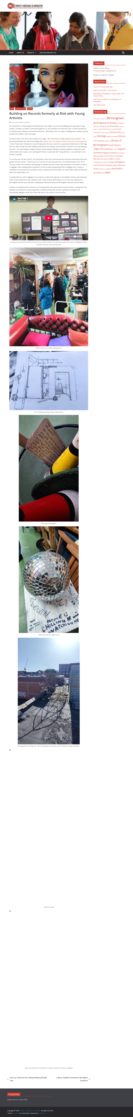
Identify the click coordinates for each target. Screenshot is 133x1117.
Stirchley (117, 159)
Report (30, 108)
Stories (105, 162)
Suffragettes (120, 162)
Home (11, 53)
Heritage (101, 136)
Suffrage (111, 162)
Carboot (122, 126)
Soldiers (111, 159)
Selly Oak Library (102, 159)
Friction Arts (115, 132)
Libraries (107, 141)
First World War (105, 132)
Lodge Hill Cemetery (103, 149)
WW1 (108, 172)
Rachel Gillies (121, 153)
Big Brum (103, 119)
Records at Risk (20, 108)
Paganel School (109, 152)
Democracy (109, 129)
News (11, 108)
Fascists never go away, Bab (103, 87)
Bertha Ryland (97, 119)
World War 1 (117, 168)
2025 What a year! (99, 105)
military (115, 149)
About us (20, 53)
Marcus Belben (25, 122)
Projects (30, 53)
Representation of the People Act (104, 156)
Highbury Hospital (112, 136)
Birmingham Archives (104, 122)
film (99, 132)
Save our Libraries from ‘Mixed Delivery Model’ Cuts (28, 1079)
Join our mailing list (48, 53)
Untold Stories (99, 165)
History (121, 136)
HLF (95, 140)
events (95, 132)
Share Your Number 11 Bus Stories (105, 90)
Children (95, 129)
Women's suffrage (105, 169)
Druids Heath (117, 129)
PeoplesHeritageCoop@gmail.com (104, 71)
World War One (99, 173)
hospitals (100, 140)
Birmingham (115, 118)
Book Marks (114, 126)
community (102, 129)
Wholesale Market (111, 165)
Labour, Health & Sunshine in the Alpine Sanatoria (72, 1079)
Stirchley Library (98, 162)
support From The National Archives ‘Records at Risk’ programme (65, 141)
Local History (114, 145)
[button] (35, 52)
